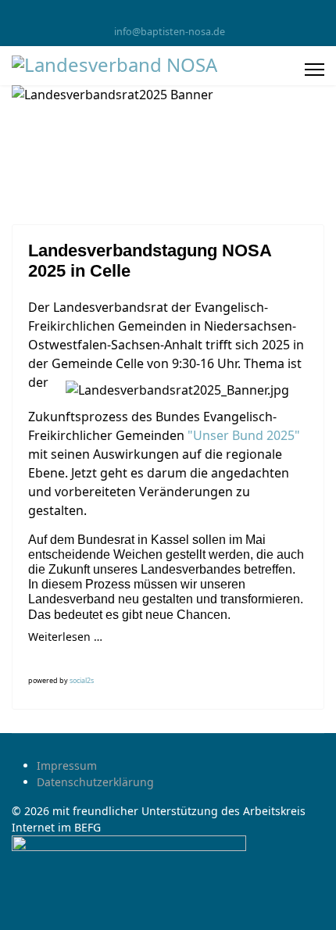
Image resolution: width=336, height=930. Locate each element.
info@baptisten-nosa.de (169, 31)
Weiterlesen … (65, 636)
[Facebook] (168, 14)
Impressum (67, 765)
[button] (41, 659)
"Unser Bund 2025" (244, 435)
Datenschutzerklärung (95, 781)
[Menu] (314, 69)
